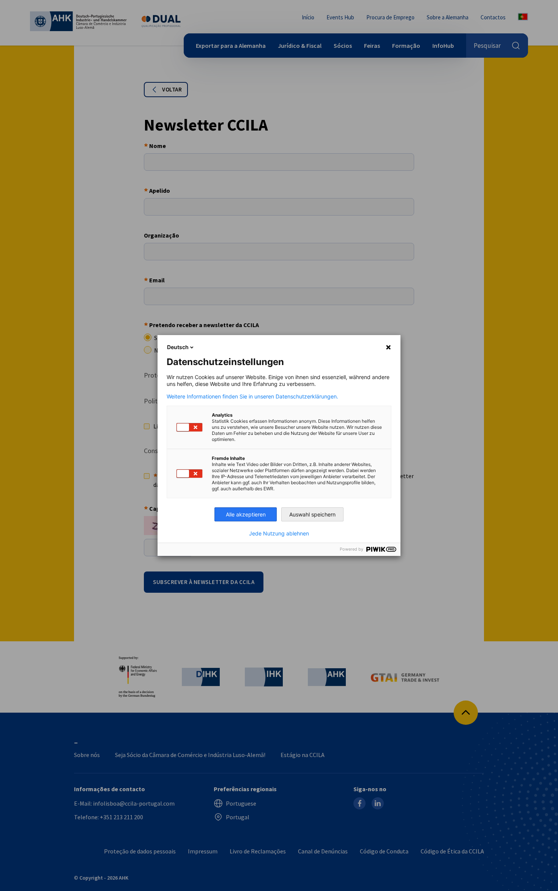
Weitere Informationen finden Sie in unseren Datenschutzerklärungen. (252, 397)
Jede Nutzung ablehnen (279, 534)
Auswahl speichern (312, 514)
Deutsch (178, 347)
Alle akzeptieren (246, 514)
